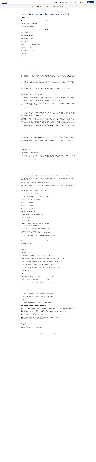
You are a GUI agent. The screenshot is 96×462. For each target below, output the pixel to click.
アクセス (75, 2)
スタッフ (70, 2)
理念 (63, 2)
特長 (60, 2)
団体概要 (56, 2)
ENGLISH (84, 2)
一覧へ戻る (48, 333)
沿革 (66, 2)
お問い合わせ (90, 2)
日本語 (79, 2)
